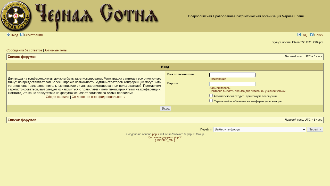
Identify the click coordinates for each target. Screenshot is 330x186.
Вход (14, 35)
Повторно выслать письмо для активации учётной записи (247, 90)
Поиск (318, 35)
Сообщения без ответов (24, 50)
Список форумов (22, 57)
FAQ (304, 35)
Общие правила (57, 97)
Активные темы (56, 50)
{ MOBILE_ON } (165, 140)
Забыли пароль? (220, 87)
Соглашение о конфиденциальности (99, 97)
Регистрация (33, 35)
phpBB (156, 134)
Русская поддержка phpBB (165, 137)
